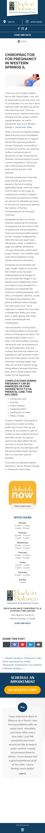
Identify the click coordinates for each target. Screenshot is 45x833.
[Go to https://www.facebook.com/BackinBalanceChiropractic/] (19, 29)
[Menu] (22, 830)
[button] (22, 690)
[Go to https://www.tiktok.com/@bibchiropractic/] (26, 29)
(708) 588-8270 (22, 35)
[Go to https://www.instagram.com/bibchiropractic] (22, 29)
